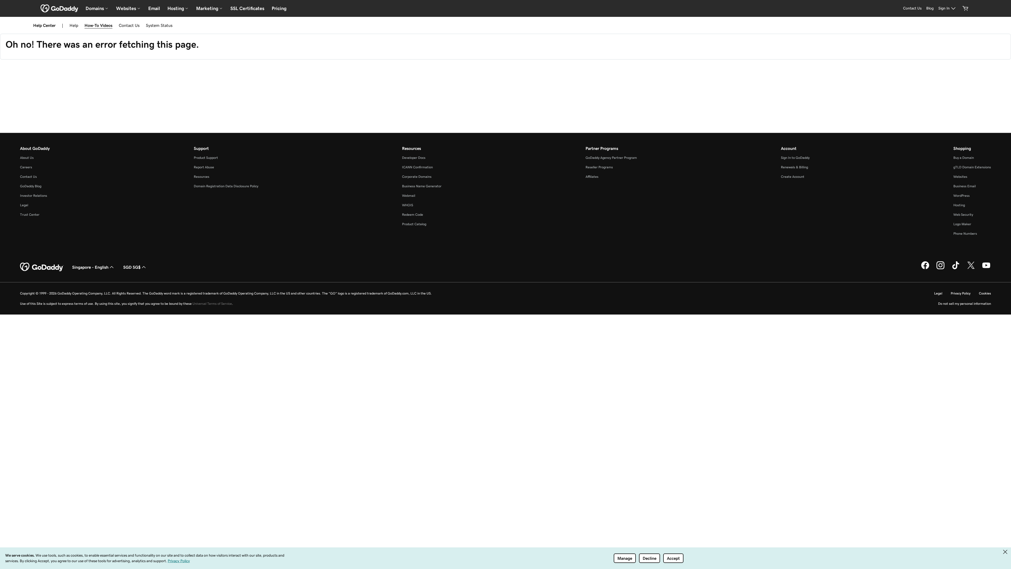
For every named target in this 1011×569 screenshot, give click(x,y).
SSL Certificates (247, 8)
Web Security (963, 214)
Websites (960, 176)
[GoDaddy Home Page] (42, 267)
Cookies (985, 293)
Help (74, 25)
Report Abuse (204, 167)
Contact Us (129, 25)
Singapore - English (90, 267)
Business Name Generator (422, 186)
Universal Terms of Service (212, 303)
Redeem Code (412, 214)
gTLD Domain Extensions (972, 167)
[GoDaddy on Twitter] (971, 268)
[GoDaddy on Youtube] (986, 268)
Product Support (206, 157)
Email (154, 8)
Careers (26, 167)
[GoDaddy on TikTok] (955, 268)
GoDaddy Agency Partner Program (611, 157)
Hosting (959, 205)
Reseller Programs (599, 167)
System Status (159, 25)
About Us (27, 157)
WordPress (961, 195)
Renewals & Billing (794, 167)
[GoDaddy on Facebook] (925, 268)
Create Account (792, 176)
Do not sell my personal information (964, 303)
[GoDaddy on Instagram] (940, 268)
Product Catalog (414, 224)
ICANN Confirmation (417, 167)
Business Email (964, 186)
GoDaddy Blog (30, 186)
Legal (24, 205)
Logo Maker (962, 224)
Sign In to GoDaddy (795, 157)
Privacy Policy (960, 293)
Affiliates (592, 176)
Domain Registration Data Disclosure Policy (226, 186)
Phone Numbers (965, 233)
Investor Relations (33, 195)
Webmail (408, 195)
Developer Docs (413, 157)
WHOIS (407, 205)
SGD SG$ (132, 267)
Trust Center (29, 214)
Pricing (279, 8)
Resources (201, 176)
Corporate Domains (417, 176)
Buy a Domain (963, 157)
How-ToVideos (98, 25)
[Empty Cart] (965, 8)
